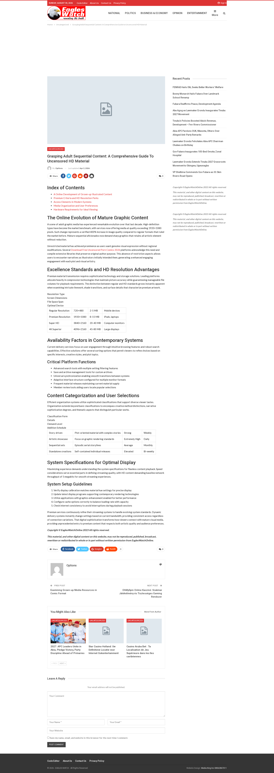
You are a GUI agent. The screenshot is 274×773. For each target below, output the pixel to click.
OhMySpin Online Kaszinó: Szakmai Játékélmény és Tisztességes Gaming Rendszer (140, 593)
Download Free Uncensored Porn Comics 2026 (95, 249)
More (215, 15)
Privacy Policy (120, 3)
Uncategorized (56, 149)
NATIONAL (114, 13)
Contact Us (106, 3)
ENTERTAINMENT (197, 13)
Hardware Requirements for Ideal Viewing (76, 209)
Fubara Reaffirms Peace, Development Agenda (197, 104)
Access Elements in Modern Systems (72, 201)
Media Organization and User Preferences (76, 205)
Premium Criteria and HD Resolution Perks (76, 198)
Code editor (82, 3)
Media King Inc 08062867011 (214, 768)
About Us (94, 3)
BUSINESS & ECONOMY (154, 13)
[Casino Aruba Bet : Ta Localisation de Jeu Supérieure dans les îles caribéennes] (144, 631)
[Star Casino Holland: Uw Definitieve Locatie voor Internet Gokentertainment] (106, 631)
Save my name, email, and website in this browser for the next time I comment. (89, 738)
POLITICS (130, 13)
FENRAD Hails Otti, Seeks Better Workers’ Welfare (198, 87)
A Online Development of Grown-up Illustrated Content (83, 194)
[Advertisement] (137, 50)
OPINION (177, 13)
